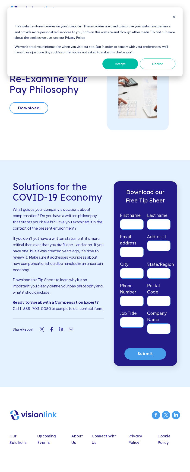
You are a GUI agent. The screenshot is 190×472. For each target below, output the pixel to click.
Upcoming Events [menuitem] (46, 439)
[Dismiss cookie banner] (173, 17)
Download (29, 107)
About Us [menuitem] (77, 439)
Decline (157, 64)
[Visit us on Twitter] (166, 415)
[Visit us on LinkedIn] (176, 415)
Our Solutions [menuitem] (18, 439)
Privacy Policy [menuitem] (135, 439)
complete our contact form (79, 308)
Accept (120, 64)
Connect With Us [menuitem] (104, 439)
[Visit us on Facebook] (156, 415)
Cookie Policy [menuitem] (164, 439)
